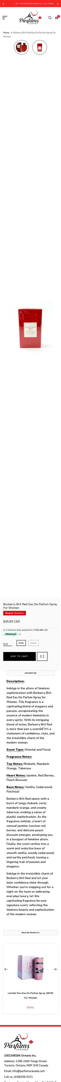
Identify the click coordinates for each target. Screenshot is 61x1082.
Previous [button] (3, 3)
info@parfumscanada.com (28, 1071)
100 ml (33, 643)
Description (30, 673)
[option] (21, 48)
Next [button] (57, 3)
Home (6, 32)
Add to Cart (19, 656)
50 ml (21, 643)
